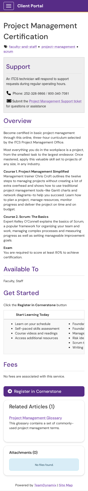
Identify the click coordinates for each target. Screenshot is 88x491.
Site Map (66, 485)
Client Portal (30, 6)
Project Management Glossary (35, 417)
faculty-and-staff (23, 47)
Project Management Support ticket (55, 101)
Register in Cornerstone (37, 391)
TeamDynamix (45, 485)
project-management (58, 47)
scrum (8, 51)
